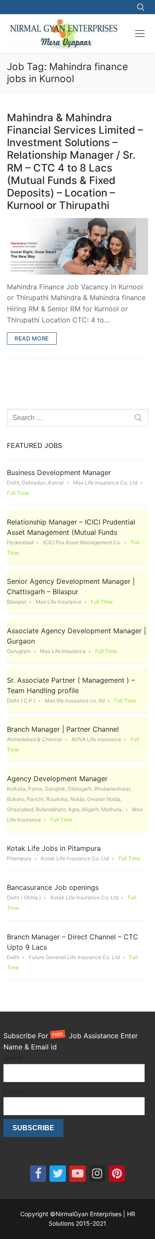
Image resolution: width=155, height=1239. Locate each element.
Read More (32, 338)
